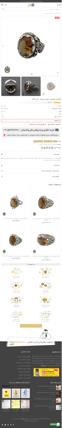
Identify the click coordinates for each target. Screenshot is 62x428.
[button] (59, 46)
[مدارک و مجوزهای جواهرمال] (25, 404)
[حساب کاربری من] (5, 4)
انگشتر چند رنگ (52, 144)
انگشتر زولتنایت (48, 13)
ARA (26, 421)
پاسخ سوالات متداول (24, 375)
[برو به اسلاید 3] (28, 74)
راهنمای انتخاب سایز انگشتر (23, 363)
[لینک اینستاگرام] (8, 425)
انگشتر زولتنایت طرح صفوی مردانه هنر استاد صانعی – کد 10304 (46, 257)
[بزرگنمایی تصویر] (58, 73)
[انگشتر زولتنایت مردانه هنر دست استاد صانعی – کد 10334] (46, 202)
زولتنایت (45, 144)
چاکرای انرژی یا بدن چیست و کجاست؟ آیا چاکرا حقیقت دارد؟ (44, 407)
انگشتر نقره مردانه (38, 141)
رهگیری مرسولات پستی (24, 356)
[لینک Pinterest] (49, 148)
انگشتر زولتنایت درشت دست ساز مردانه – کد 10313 (16, 256)
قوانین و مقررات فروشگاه (23, 369)
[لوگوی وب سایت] (31, 5)
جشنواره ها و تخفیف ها (24, 372)
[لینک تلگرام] (42, 148)
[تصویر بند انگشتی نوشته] (58, 387)
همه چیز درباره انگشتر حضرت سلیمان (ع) (46, 392)
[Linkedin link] (47, 148)
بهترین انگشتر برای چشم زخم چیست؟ (46, 386)
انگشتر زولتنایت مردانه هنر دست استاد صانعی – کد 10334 (46, 219)
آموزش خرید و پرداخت (24, 366)
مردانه (40, 144)
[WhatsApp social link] (45, 148)
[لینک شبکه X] (52, 148)
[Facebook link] (13, 425)
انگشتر (55, 13)
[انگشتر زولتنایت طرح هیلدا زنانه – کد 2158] (16, 202)
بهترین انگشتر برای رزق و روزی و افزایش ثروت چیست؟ (44, 399)
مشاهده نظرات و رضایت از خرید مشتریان (31, 326)
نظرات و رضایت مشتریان (24, 378)
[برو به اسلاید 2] (30, 74)
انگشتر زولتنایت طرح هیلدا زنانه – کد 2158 (16, 219)
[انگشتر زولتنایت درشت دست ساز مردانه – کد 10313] (16, 239)
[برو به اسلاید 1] (31, 74)
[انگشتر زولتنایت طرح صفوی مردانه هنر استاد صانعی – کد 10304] (46, 239)
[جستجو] (3, 9)
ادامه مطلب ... (43, 365)
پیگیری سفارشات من (24, 359)
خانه (60, 13)
